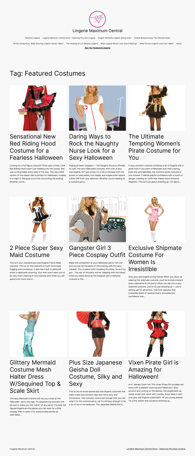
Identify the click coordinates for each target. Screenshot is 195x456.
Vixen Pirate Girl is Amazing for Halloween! (153, 369)
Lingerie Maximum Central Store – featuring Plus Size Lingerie (156, 449)
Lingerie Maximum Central (97, 30)
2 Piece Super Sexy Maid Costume (36, 251)
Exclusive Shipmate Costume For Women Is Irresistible (155, 258)
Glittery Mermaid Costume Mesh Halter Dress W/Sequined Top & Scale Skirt (35, 376)
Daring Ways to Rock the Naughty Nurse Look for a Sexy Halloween (94, 147)
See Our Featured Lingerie (97, 48)
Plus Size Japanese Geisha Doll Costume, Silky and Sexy (95, 373)
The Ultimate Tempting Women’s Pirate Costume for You (154, 147)
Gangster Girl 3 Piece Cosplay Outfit (97, 251)
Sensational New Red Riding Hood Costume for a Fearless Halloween (36, 147)
